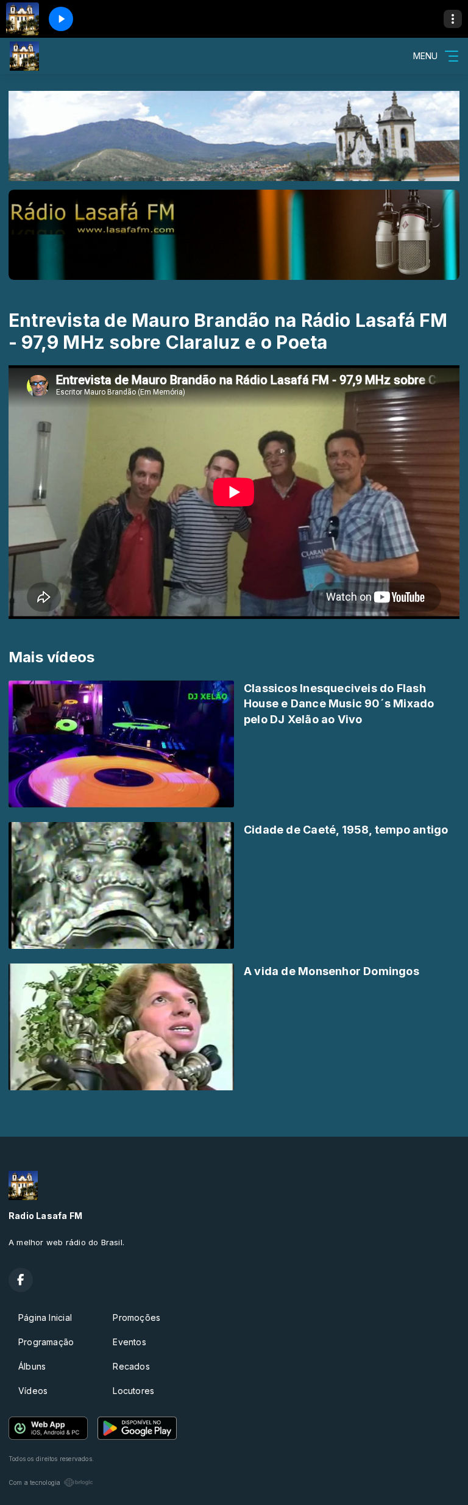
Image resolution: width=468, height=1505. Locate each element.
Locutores (133, 1390)
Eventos (129, 1342)
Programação (46, 1342)
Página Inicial (45, 1317)
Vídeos (33, 1390)
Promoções (136, 1317)
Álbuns (32, 1366)
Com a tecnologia (34, 1482)
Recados (131, 1366)
